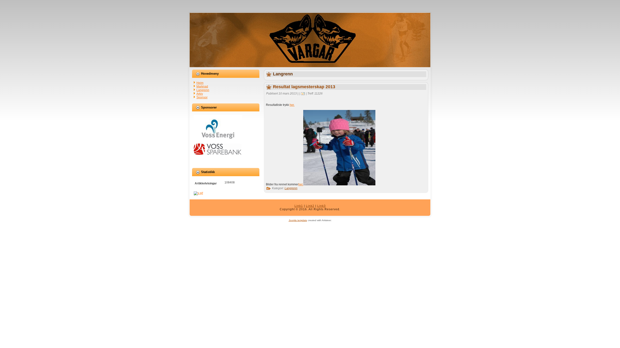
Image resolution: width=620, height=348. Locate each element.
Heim (199, 83)
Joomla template (298, 220)
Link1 (298, 206)
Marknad (202, 86)
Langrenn (202, 90)
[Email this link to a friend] (302, 93)
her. (292, 105)
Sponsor (202, 97)
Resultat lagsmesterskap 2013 (304, 86)
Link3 (321, 206)
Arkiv (199, 93)
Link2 (310, 206)
